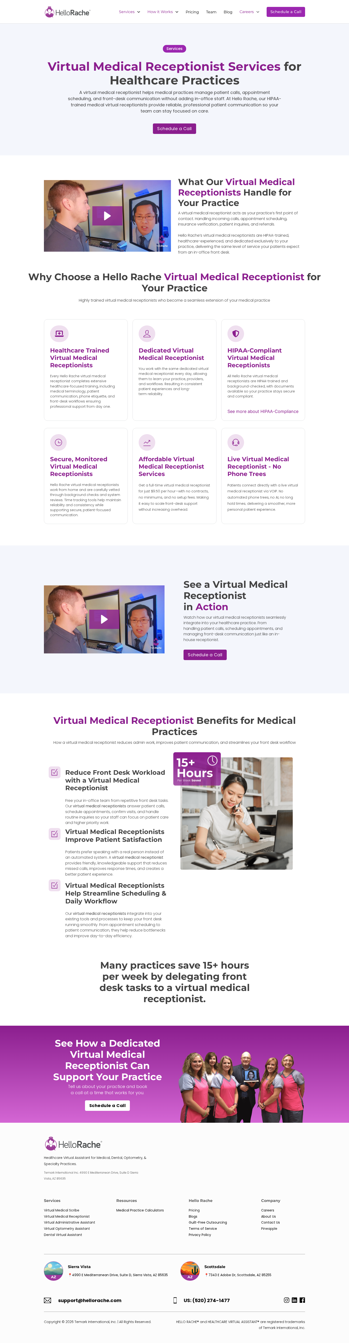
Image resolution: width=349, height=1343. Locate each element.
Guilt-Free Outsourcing (208, 1222)
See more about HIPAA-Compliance (262, 411)
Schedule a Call (286, 12)
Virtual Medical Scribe (61, 1210)
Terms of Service (203, 1228)
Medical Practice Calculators (140, 1210)
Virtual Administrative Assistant (69, 1222)
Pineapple (269, 1228)
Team (211, 12)
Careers (247, 12)
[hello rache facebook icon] (302, 1301)
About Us (268, 1216)
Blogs (193, 1216)
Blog (228, 12)
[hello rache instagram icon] (285, 1301)
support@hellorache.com (90, 1301)
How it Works (160, 12)
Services (127, 12)
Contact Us (270, 1222)
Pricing (192, 12)
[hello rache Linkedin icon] (294, 1301)
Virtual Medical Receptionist (67, 1216)
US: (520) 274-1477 (207, 1301)
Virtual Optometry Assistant (67, 1228)
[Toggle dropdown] (138, 12)
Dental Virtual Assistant (63, 1234)
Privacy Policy (200, 1234)
